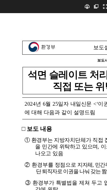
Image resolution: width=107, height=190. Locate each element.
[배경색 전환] (96, 6)
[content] (53, 101)
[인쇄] (87, 6)
